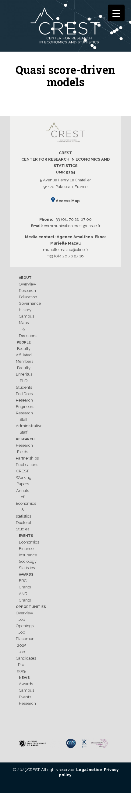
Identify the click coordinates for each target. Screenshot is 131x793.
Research (27, 290)
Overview (27, 284)
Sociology (28, 561)
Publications (27, 464)
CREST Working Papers (23, 477)
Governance (30, 303)
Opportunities (31, 607)
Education (28, 297)
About (25, 278)
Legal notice (89, 769)
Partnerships (27, 458)
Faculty (23, 348)
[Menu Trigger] (116, 13)
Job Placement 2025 (26, 638)
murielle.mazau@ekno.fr (65, 249)
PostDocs (24, 393)
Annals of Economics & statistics (26, 503)
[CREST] (65, 26)
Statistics (27, 568)
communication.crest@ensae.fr (72, 226)
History (25, 309)
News (24, 678)
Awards (26, 575)
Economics (29, 542)
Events (26, 536)
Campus (26, 316)
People (24, 342)
